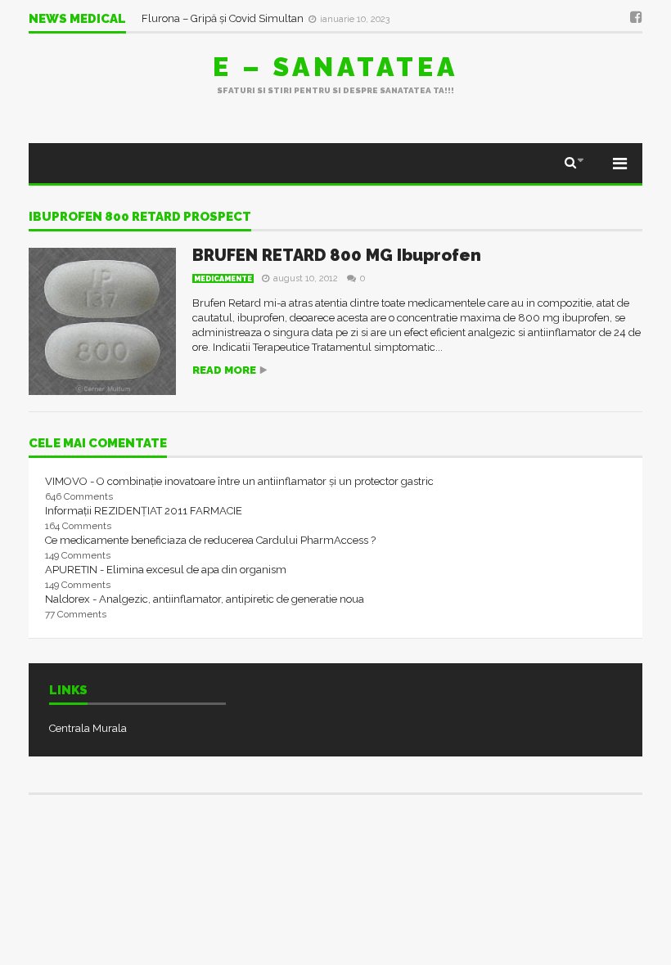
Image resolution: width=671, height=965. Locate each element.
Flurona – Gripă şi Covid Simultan (224, 18)
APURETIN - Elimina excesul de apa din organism (165, 569)
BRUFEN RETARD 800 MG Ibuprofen (336, 255)
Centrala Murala (88, 728)
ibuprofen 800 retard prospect (140, 217)
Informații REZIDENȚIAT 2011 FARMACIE (143, 511)
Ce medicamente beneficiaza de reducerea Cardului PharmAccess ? (210, 540)
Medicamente (223, 279)
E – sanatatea (335, 67)
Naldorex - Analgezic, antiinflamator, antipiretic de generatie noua (204, 599)
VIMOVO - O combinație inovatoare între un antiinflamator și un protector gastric (239, 481)
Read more (224, 370)
